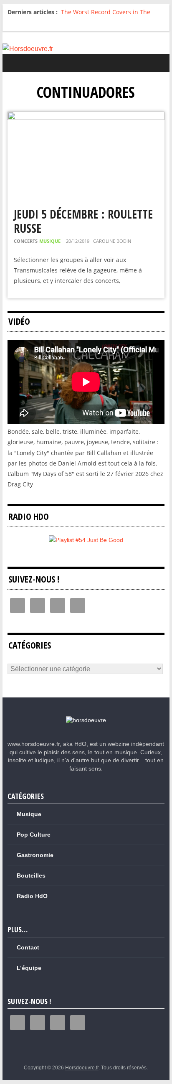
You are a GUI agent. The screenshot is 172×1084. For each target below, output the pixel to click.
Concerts (26, 241)
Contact (28, 947)
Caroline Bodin (112, 241)
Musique (50, 241)
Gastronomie (35, 855)
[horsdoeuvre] (86, 720)
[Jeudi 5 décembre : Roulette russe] (86, 116)
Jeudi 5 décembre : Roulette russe (83, 221)
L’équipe (29, 967)
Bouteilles (31, 875)
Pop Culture (34, 834)
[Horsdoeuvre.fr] (86, 48)
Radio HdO (32, 896)
